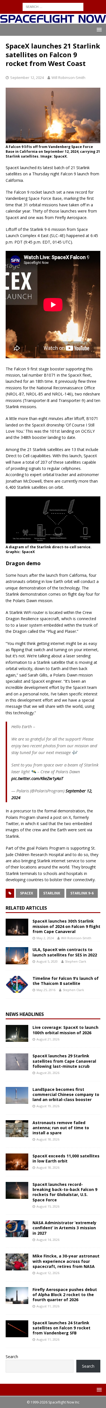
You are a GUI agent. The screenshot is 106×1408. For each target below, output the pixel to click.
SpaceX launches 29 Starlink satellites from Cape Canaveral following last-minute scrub (64, 1061)
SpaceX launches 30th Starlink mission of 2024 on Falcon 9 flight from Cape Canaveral (66, 926)
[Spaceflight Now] (53, 20)
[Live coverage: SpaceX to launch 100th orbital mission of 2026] (17, 1033)
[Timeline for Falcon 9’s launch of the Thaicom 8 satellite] (17, 984)
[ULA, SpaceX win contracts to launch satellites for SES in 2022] (17, 955)
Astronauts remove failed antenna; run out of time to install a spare (61, 1127)
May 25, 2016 (45, 990)
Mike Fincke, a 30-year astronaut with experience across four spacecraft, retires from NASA (66, 1261)
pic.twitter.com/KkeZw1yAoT (37, 778)
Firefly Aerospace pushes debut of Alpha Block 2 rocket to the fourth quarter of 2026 (65, 1294)
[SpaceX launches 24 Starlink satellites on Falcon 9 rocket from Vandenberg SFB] (17, 1328)
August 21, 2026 (47, 1039)
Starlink (51, 893)
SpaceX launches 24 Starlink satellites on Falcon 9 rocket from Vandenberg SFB (61, 1328)
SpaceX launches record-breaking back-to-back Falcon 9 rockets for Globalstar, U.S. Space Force (65, 1192)
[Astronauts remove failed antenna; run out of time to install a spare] (17, 1128)
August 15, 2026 (47, 1206)
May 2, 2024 (45, 938)
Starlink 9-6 (82, 893)
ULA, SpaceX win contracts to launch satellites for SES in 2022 (65, 952)
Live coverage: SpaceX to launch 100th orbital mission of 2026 (65, 1030)
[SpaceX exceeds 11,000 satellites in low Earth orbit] (17, 1161)
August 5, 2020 (47, 961)
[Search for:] (53, 6)
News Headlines (25, 1014)
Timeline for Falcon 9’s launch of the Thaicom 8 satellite (66, 981)
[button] (98, 29)
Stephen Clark (75, 961)
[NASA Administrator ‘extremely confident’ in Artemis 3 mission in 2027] (17, 1228)
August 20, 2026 (47, 1073)
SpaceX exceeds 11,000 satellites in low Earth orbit (66, 1158)
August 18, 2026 (47, 1139)
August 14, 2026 (47, 1239)
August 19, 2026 (47, 1106)
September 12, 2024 (27, 77)
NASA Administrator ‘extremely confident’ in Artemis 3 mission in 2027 (64, 1227)
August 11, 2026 (47, 1306)
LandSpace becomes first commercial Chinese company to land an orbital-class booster (66, 1094)
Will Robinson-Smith (68, 77)
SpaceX (26, 893)
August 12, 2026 (47, 1273)
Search (12, 1356)
